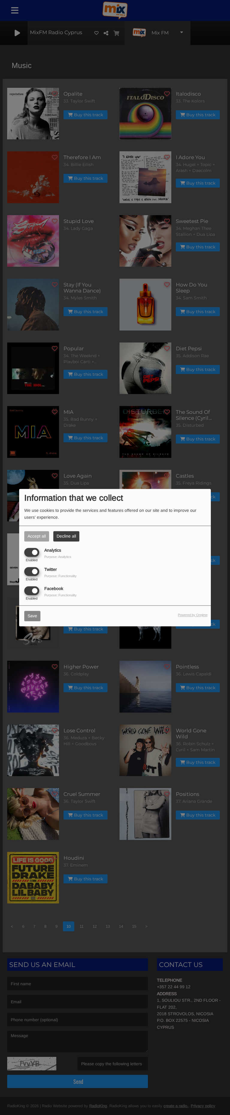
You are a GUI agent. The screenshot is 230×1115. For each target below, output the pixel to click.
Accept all (37, 536)
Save (32, 615)
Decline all (66, 536)
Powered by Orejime (193, 615)
